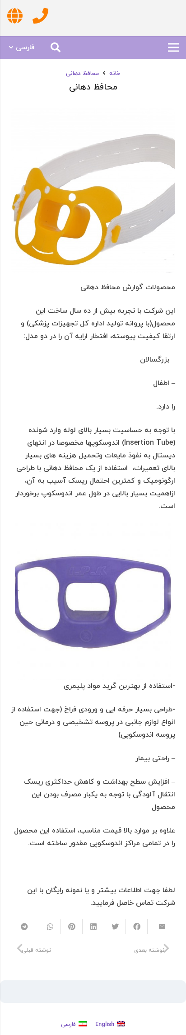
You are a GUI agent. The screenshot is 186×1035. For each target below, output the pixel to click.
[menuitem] (110, 1025)
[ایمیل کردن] (158, 926)
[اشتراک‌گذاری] (136, 926)
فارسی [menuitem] (68, 1025)
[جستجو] (55, 47)
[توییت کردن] (115, 926)
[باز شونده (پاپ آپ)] (40, 18)
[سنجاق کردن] (71, 926)
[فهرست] (173, 47)
